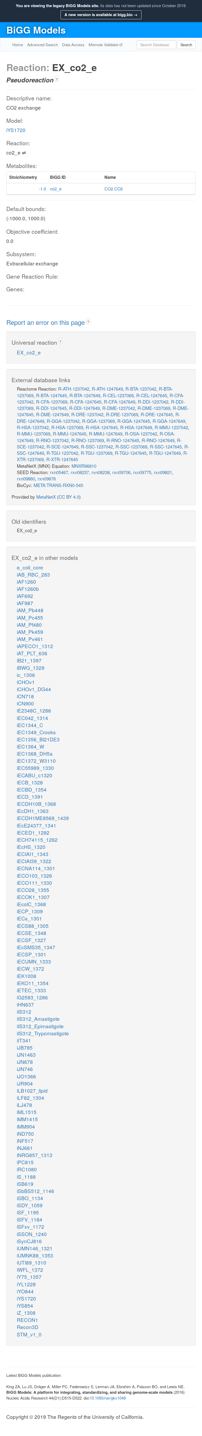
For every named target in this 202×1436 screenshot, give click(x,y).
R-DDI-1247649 (84, 408)
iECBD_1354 (32, 789)
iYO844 (25, 1291)
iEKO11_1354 (33, 982)
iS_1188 (26, 1176)
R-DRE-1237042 (87, 414)
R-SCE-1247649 (62, 446)
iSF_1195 (28, 1212)
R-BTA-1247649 (84, 395)
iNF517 (25, 1140)
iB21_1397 (29, 660)
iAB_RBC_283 (33, 574)
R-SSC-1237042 (97, 446)
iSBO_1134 (30, 1197)
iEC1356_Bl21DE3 (38, 739)
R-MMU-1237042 (171, 427)
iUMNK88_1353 (35, 1255)
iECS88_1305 (33, 925)
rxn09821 (163, 472)
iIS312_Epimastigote (40, 1026)
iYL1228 (26, 1284)
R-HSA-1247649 (136, 427)
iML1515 (27, 1111)
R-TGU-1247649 (165, 453)
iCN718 (25, 696)
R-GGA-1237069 (98, 421)
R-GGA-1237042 (63, 421)
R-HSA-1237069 (67, 427)
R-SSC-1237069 (131, 446)
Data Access (73, 44)
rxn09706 (121, 472)
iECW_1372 (30, 968)
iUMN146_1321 (35, 1248)
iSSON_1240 (32, 1233)
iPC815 (25, 1162)
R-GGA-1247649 (169, 421)
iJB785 (25, 1047)
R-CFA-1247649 (119, 401)
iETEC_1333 (31, 990)
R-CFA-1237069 (51, 401)
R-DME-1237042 (118, 408)
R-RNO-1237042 (52, 440)
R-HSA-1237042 (33, 427)
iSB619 (25, 1183)
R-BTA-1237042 (140, 388)
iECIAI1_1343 (32, 853)
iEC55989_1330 (35, 767)
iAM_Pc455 (30, 617)
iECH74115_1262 (37, 839)
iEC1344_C (30, 724)
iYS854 (25, 1305)
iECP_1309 (30, 911)
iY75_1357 (29, 1276)
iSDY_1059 (30, 1205)
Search (186, 44)
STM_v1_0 (29, 1334)
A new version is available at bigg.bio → (101, 14)
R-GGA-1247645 (133, 421)
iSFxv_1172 (30, 1226)
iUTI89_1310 (31, 1262)
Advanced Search (42, 44)
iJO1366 (26, 1076)
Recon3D (27, 1326)
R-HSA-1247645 (102, 427)
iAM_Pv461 (30, 638)
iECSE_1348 (31, 932)
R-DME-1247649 (52, 414)
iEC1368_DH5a (35, 753)
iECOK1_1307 (33, 896)
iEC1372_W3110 (36, 760)
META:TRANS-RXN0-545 (58, 485)
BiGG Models (36, 29)
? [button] (57, 79)
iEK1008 (26, 975)
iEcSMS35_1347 (36, 947)
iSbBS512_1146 (35, 1190)
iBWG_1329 (30, 667)
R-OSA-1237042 (141, 433)
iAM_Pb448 (30, 610)
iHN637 (25, 1004)
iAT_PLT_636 (32, 653)
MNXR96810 (84, 465)
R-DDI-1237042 (153, 401)
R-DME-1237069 (154, 408)
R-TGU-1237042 (62, 453)
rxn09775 (142, 472)
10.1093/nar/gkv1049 (108, 1398)
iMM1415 (27, 1118)
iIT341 (24, 1040)
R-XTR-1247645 (62, 459)
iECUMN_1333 (34, 961)
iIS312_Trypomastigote (43, 1033)
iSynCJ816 (29, 1241)
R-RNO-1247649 (158, 440)
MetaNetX (46, 496)
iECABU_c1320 (34, 775)
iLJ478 (24, 1104)
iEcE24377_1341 (36, 825)
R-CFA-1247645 (85, 401)
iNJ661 (25, 1147)
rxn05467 (59, 472)
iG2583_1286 (32, 997)
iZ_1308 (26, 1312)
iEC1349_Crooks (36, 732)
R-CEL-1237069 (118, 395)
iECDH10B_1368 (36, 803)
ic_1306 (26, 674)
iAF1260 (26, 581)
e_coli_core (30, 567)
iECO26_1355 (33, 889)
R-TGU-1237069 (96, 453)
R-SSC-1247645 (166, 446)
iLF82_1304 (30, 1097)
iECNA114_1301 (36, 868)
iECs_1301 (29, 918)
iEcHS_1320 (31, 846)
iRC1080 (27, 1169)
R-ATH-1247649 (107, 388)
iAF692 (25, 595)
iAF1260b (28, 588)
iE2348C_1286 (34, 710)
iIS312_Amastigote (38, 1018)
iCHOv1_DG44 (34, 689)
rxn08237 (80, 472)
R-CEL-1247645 (151, 395)
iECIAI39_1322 (34, 860)
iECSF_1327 (31, 939)
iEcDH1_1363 (33, 810)
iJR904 (25, 1083)
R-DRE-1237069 (122, 414)
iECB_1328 (30, 782)
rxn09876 (47, 478)
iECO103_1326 (34, 875)
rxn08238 (101, 472)
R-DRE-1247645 (157, 414)
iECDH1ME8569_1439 (43, 817)
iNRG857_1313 (34, 1154)
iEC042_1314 (32, 717)
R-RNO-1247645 (123, 440)
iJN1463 (26, 1054)
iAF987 (25, 602)
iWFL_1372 (30, 1269)
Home (17, 44)
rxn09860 (26, 478)
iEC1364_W (30, 746)
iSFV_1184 (29, 1219)
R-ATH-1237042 (73, 388)
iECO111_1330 (34, 882)
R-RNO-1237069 (87, 440)
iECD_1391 (30, 796)
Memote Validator (104, 44)
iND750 (25, 1133)
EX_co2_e (29, 352)
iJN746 (25, 1068)
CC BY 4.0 (69, 496)
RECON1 (27, 1319)
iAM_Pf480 (29, 624)
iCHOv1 (26, 681)
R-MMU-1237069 (33, 433)
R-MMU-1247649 (105, 433)
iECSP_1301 (31, 954)
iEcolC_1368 (31, 904)
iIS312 (24, 1011)
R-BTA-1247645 (51, 395)
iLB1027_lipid (32, 1090)
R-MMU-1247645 (69, 433)
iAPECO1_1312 (35, 645)
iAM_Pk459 (30, 631)
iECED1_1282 (33, 832)
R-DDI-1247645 (51, 408)
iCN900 (25, 703)
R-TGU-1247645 (131, 453)
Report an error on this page (46, 322)
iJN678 (25, 1061)
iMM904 (26, 1126)
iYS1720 (16, 129)
